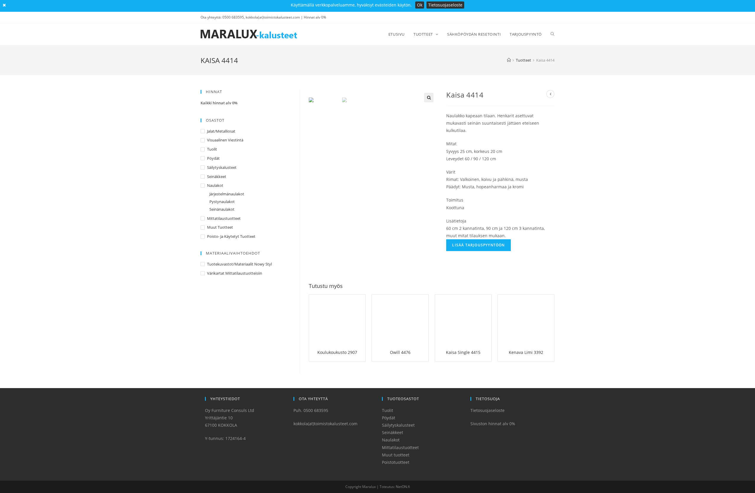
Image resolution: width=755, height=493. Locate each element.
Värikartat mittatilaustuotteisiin (234, 273)
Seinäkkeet (216, 176)
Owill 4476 (400, 352)
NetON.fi (403, 486)
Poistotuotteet (395, 462)
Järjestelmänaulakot (226, 194)
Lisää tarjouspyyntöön (478, 245)
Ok (419, 5)
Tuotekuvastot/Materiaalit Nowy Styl (239, 264)
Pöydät (213, 158)
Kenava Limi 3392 (526, 352)
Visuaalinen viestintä (225, 140)
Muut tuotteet (220, 227)
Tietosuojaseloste (445, 5)
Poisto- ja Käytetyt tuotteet (231, 236)
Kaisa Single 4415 (463, 352)
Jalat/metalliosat (221, 131)
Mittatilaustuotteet (224, 218)
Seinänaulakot (221, 209)
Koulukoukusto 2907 (337, 352)
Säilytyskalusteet (222, 167)
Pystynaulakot (222, 201)
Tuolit (212, 149)
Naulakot (215, 185)
